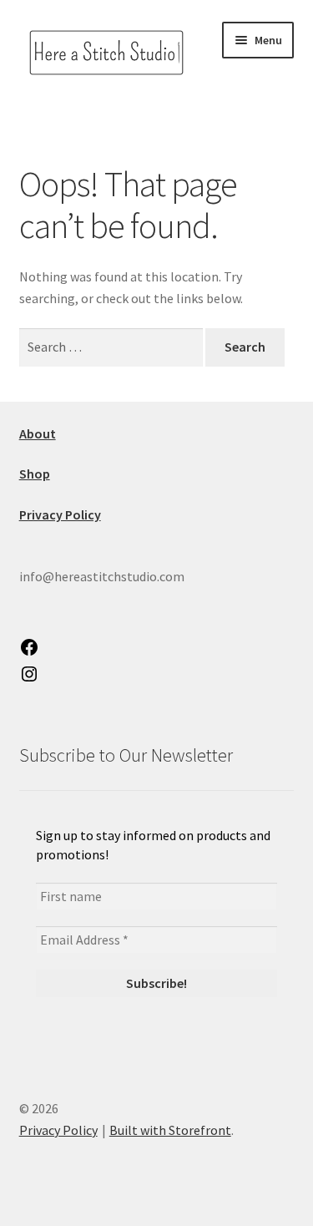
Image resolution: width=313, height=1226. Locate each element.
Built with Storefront (170, 1130)
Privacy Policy (58, 1130)
